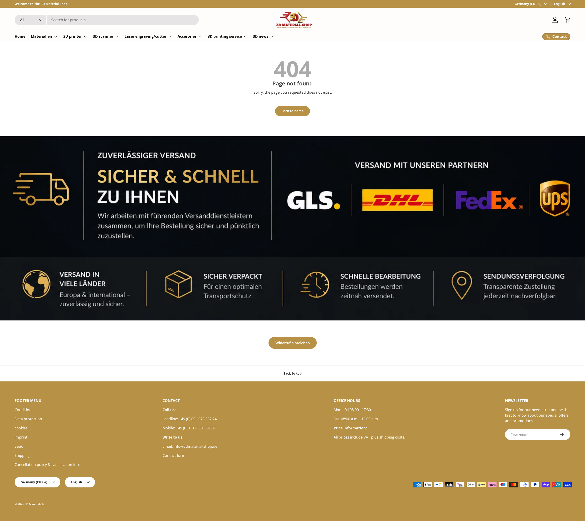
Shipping (22, 455)
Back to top (292, 373)
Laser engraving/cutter (145, 36)
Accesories (187, 36)
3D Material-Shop (36, 504)
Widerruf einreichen (292, 343)
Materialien (41, 36)
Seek (19, 446)
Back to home (292, 111)
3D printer (72, 36)
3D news (260, 36)
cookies (21, 428)
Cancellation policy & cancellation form (48, 464)
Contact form (173, 455)
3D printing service (225, 36)
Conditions (24, 409)
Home (20, 36)
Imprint (21, 437)
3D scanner (103, 36)
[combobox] (107, 20)
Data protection (28, 418)
